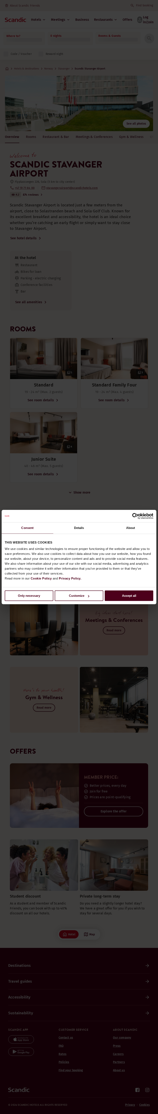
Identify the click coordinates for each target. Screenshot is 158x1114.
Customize (76, 595)
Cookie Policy (41, 578)
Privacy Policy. (70, 578)
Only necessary (29, 595)
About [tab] (130, 528)
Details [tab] (79, 528)
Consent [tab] (27, 528)
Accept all (129, 595)
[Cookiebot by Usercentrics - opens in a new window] (135, 516)
